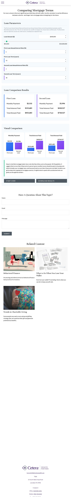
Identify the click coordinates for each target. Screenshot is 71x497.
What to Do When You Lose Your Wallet (50, 274)
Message (4, 218)
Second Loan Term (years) (12, 74)
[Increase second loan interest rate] (65, 68)
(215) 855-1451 (37, 491)
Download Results (46, 181)
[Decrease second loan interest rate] (65, 70)
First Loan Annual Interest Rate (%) (15, 48)
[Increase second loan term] (65, 77)
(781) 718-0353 (38, 494)
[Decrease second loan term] (65, 79)
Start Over (10, 181)
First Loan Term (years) (11, 56)
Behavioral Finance (11, 273)
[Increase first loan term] (65, 59)
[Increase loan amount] (65, 36)
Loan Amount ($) (9, 36)
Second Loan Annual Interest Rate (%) (16, 65)
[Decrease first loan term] (65, 61)
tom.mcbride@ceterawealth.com (35, 473)
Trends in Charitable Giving (15, 312)
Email (3, 208)
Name (3, 198)
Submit (7, 233)
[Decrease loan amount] (65, 38)
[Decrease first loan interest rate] (65, 53)
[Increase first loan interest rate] (65, 51)
